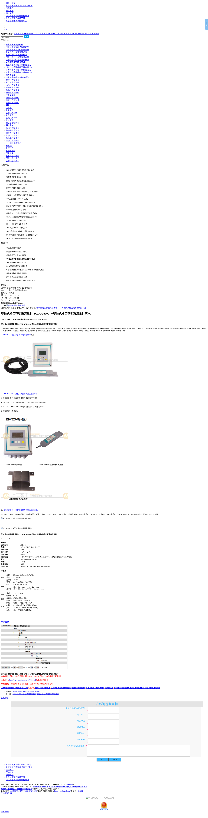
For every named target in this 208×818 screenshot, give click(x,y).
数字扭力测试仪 (12, 84)
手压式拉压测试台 (13, 147)
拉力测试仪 (10, 99)
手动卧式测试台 (12, 135)
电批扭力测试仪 (12, 94)
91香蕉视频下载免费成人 (16, 21)
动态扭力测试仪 (12, 89)
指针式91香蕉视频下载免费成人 (19, 71)
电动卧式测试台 (12, 132)
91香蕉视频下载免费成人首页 (18, 769)
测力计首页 (10, 3)
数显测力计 (10, 114)
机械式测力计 (11, 122)
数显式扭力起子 (12, 160)
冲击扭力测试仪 (12, 97)
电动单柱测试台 (12, 142)
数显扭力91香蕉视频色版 (16, 56)
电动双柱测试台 (12, 140)
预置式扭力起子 (12, 162)
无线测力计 (10, 124)
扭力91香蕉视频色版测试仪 (17, 81)
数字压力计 (10, 152)
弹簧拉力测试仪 (12, 104)
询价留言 (9, 13)
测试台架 (9, 129)
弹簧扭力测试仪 (12, 92)
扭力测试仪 (10, 79)
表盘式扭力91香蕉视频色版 (17, 64)
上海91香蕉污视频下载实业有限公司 (23, 795)
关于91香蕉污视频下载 (15, 18)
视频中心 (9, 8)
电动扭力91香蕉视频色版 (88, 38)
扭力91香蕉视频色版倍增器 (17, 54)
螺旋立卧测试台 (12, 137)
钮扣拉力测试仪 (12, 107)
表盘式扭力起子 (12, 165)
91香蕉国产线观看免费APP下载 (19, 6)
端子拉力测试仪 (12, 102)
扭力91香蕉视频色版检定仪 (17, 51)
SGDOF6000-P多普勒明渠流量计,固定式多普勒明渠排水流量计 (36, 698)
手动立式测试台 (12, 145)
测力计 (9, 109)
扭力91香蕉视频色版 (69, 38)
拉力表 (9, 112)
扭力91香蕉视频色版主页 (47, 312)
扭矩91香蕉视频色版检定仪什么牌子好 (27, 696)
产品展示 (9, 11)
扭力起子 (9, 157)
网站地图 (70, 788)
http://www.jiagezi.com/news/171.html (22, 684)
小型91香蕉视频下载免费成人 (18, 74)
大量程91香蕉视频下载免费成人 (19, 76)
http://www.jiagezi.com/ (62, 795)
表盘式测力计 (11, 117)
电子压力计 (10, 155)
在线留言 (5, 702)
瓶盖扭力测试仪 (12, 87)
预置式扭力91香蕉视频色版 (17, 61)
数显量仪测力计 (12, 127)
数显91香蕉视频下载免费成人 (18, 69)
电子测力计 (10, 119)
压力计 (9, 150)
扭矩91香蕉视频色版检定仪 (17, 16)
